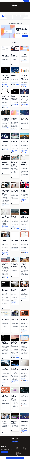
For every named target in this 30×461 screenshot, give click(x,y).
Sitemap (24, 450)
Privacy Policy (24, 447)
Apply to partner (15, 441)
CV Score (17, 455)
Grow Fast (3, 446)
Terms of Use (24, 448)
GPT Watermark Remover (18, 453)
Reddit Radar (17, 454)
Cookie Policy (24, 449)
